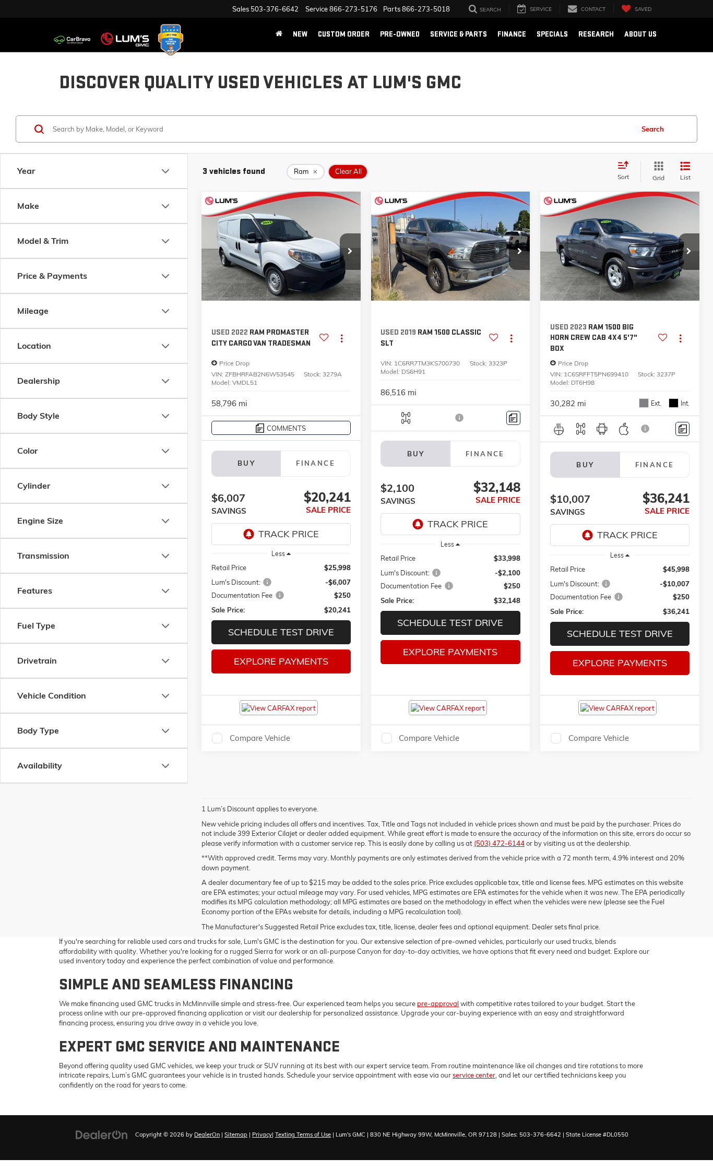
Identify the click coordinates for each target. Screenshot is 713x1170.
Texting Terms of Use (303, 1134)
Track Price (288, 534)
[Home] (279, 34)
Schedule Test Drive (281, 632)
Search (652, 129)
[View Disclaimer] (460, 418)
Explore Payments (281, 661)
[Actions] (341, 338)
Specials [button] (552, 34)
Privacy (262, 1134)
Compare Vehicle (260, 738)
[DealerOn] (101, 1134)
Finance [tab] (315, 463)
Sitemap (235, 1134)
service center (474, 1075)
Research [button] (596, 34)
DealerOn (207, 1134)
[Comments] (513, 418)
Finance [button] (511, 34)
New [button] (300, 34)
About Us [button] (640, 34)
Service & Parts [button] (458, 34)
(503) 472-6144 (499, 843)
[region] (281, 588)
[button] (350, 251)
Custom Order (344, 34)
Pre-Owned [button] (400, 34)
